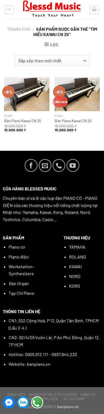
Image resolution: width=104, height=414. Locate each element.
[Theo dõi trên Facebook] (31, 165)
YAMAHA (77, 246)
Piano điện (19, 256)
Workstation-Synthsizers (53, 395)
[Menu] (9, 9)
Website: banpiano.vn (29, 364)
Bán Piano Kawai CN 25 (22, 120)
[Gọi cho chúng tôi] (59, 165)
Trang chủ (18, 29)
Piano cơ (17, 246)
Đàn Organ (19, 283)
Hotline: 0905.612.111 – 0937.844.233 (43, 354)
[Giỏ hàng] (95, 9)
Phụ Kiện (50, 399)
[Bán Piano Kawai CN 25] (26, 94)
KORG (74, 285)
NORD (74, 276)
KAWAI (75, 266)
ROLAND (77, 256)
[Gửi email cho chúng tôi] (45, 165)
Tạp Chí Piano (21, 293)
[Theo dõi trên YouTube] (73, 165)
